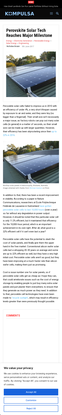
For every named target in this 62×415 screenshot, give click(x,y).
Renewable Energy (42, 41)
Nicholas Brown (13, 46)
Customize (31, 400)
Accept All (31, 392)
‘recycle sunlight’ (20, 297)
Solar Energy (11, 43)
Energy (9, 41)
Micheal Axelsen (35, 188)
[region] (31, 389)
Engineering (24, 43)
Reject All (31, 408)
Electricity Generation (23, 41)
